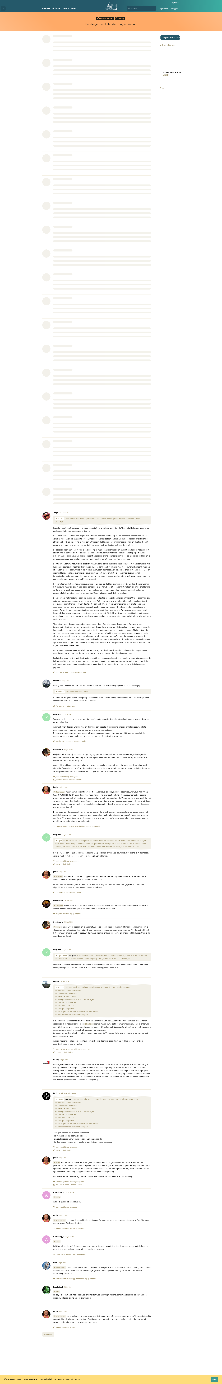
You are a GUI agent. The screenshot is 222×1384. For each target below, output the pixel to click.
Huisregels (72, 8)
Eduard (60, 1099)
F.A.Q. (65, 8)
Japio (60, 841)
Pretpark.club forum (51, 8)
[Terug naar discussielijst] (3, 8)
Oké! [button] (214, 1379)
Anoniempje (60, 1220)
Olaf (57, 1292)
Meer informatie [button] (73, 1379)
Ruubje (60, 519)
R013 (58, 1162)
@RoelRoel (89, 1024)
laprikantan (62, 956)
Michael (61, 692)
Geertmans (60, 792)
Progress (59, 876)
